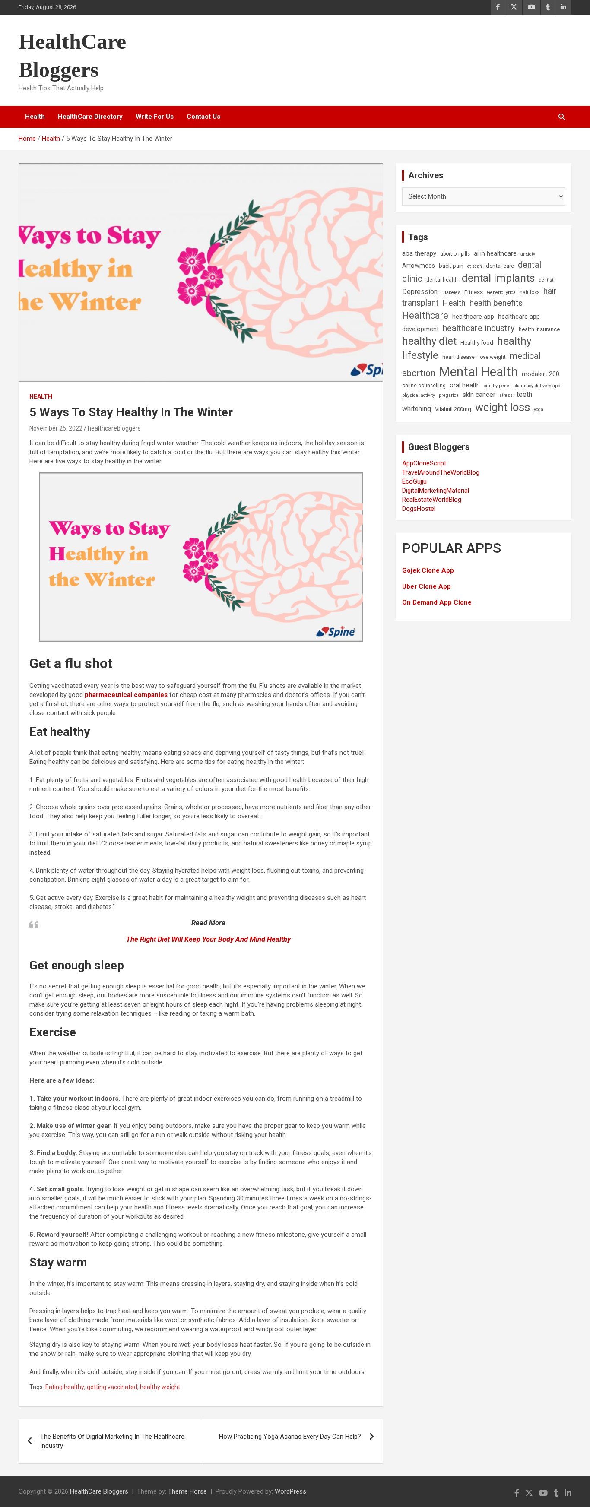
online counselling (424, 386)
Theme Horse (187, 1491)
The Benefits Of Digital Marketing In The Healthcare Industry (112, 1441)
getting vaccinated (112, 1387)
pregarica (449, 395)
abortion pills (455, 254)
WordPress (290, 1491)
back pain (451, 266)
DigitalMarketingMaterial (435, 490)
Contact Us (203, 116)
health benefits (496, 303)
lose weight (492, 357)
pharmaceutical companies (126, 695)
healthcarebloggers (114, 428)
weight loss (502, 407)
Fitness (473, 292)
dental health (442, 280)
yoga (538, 409)
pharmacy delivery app (536, 386)
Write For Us (155, 116)
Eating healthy (64, 1387)
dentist (546, 280)
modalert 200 (540, 374)
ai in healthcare (495, 253)
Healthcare (425, 315)
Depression (420, 292)
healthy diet (429, 341)
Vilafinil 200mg (453, 409)
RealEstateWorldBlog (431, 499)
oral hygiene (496, 386)
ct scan (474, 266)
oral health (465, 385)
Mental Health (478, 371)
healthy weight (160, 1387)
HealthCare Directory (90, 116)
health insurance (539, 329)
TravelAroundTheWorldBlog (440, 472)
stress (506, 395)
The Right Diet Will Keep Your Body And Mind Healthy (208, 939)
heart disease (458, 357)
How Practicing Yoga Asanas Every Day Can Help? (290, 1437)
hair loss (529, 292)
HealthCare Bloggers (99, 1491)
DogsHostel (418, 509)
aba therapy (419, 253)
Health (35, 116)
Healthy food (476, 342)
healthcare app (473, 316)
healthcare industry (479, 328)
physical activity (418, 395)
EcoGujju (414, 481)
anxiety (527, 254)
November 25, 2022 (55, 428)
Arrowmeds (418, 265)
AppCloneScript (424, 463)
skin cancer (479, 395)
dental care (500, 266)
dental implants (498, 278)
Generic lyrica (501, 292)
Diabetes (450, 292)
